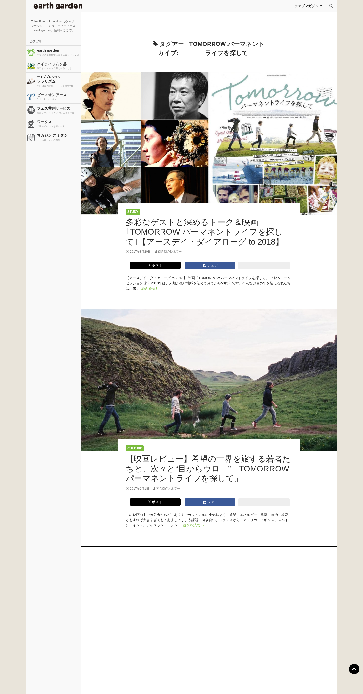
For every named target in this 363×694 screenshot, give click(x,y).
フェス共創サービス (55, 110)
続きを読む (152, 288)
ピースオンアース (52, 97)
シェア (212, 265)
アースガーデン (58, 6)
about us (69, 684)
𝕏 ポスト (155, 265)
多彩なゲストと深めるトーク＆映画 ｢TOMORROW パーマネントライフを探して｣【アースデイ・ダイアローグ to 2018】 (204, 232)
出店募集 (183, 684)
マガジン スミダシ (52, 137)
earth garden (58, 52)
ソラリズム (55, 81)
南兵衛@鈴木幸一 (170, 251)
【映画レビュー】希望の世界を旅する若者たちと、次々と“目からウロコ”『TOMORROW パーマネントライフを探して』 (208, 468)
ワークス (51, 124)
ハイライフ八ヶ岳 (54, 66)
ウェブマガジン (306, 6)
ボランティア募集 (298, 684)
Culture (134, 448)
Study (132, 212)
